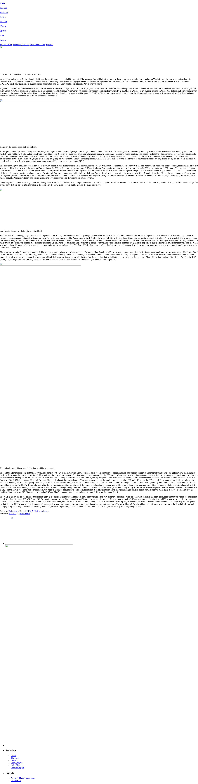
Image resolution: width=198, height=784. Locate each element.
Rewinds (25, 44)
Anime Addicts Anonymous (22, 778)
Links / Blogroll (17, 767)
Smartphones (42, 511)
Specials (49, 44)
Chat (10, 44)
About (13, 755)
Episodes (4, 44)
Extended (17, 44)
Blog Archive (16, 763)
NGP (34, 511)
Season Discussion (37, 44)
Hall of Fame (16, 765)
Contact (14, 760)
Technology (13, 511)
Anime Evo (16, 780)
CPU (29, 511)
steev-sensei (25, 513)
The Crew (15, 758)
